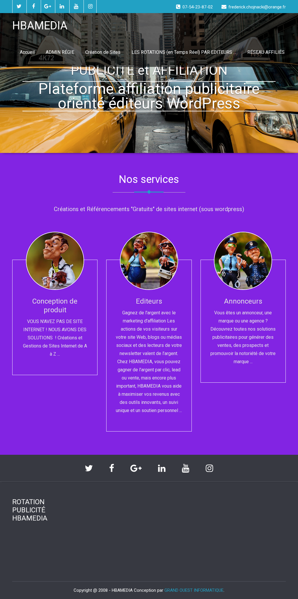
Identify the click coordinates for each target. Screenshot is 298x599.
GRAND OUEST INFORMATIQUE (194, 590)
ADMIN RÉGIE (60, 52)
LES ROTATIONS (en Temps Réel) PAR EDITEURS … (184, 52)
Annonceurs (243, 301)
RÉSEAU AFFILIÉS (266, 52)
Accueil (27, 52)
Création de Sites (102, 52)
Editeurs (149, 301)
